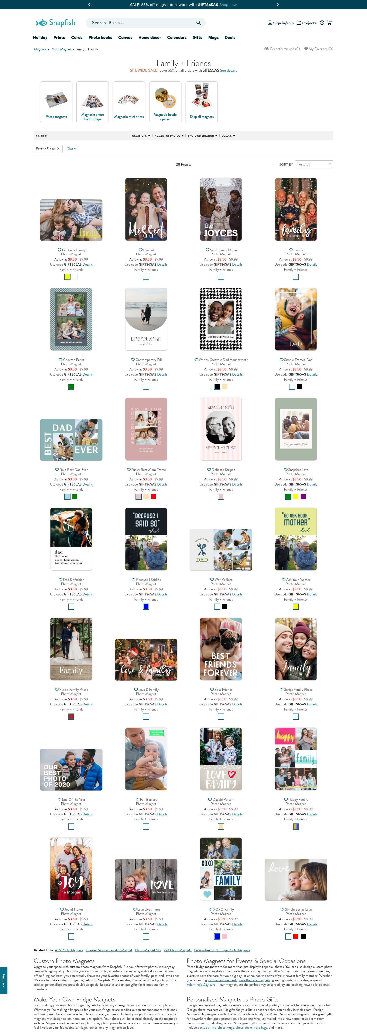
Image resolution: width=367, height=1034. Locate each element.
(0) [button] (284, 49)
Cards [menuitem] (77, 37)
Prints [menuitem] (59, 37)
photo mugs (225, 1027)
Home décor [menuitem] (149, 37)
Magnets (40, 49)
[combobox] (145, 23)
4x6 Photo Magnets (69, 950)
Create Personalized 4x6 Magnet (109, 950)
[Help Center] (322, 23)
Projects (309, 23)
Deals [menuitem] (230, 37)
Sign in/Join (283, 23)
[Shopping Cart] (329, 23)
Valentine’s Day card (201, 984)
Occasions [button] (139, 136)
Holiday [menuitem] (40, 37)
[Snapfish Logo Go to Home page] (55, 22)
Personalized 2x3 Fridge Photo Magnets (222, 950)
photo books (244, 1027)
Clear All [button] (72, 149)
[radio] (67, 277)
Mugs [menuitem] (213, 37)
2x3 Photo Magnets (178, 950)
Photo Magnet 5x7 (148, 950)
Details (87, 264)
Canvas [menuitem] (125, 37)
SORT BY (286, 164)
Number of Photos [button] (167, 136)
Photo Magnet (60, 49)
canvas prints (207, 1027)
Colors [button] (227, 136)
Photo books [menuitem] (100, 37)
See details (228, 70)
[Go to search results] (198, 23)
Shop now (238, 4)
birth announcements (222, 980)
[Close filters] (58, 149)
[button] (71, 198)
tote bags (260, 1027)
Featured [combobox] (303, 164)
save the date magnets (254, 980)
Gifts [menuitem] (197, 37)
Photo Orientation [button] (201, 136)
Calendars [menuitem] (177, 37)
